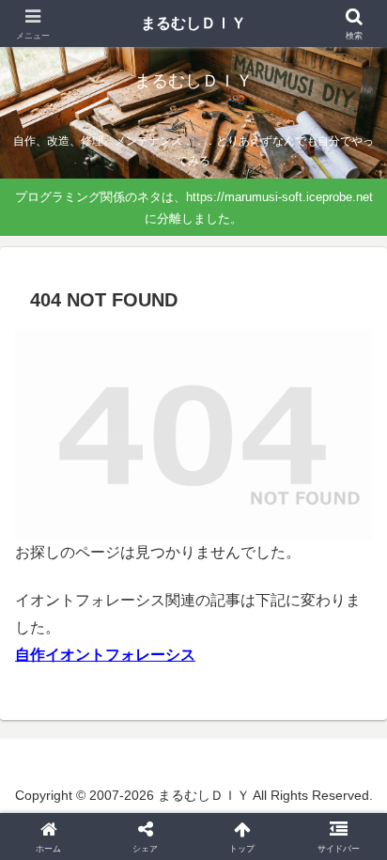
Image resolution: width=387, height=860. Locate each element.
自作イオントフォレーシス (105, 655)
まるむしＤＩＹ (193, 23)
